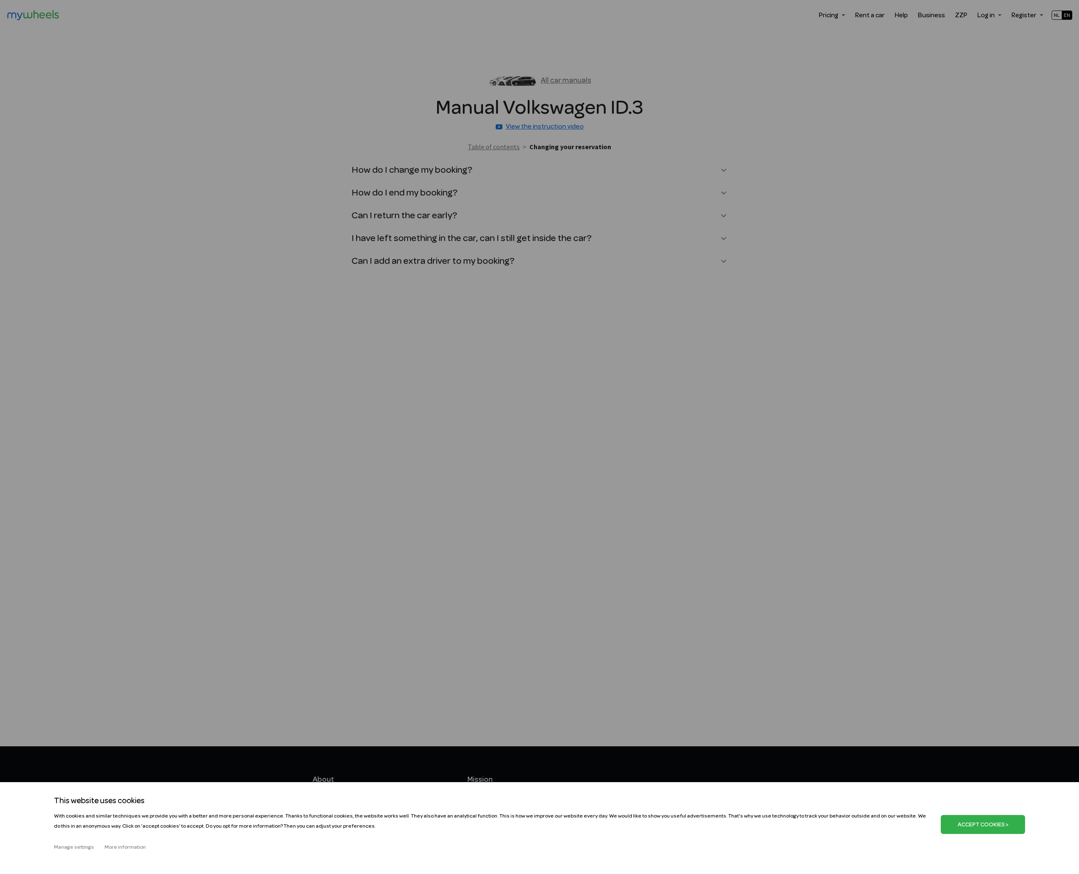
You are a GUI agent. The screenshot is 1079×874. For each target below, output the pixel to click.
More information (125, 847)
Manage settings (74, 847)
